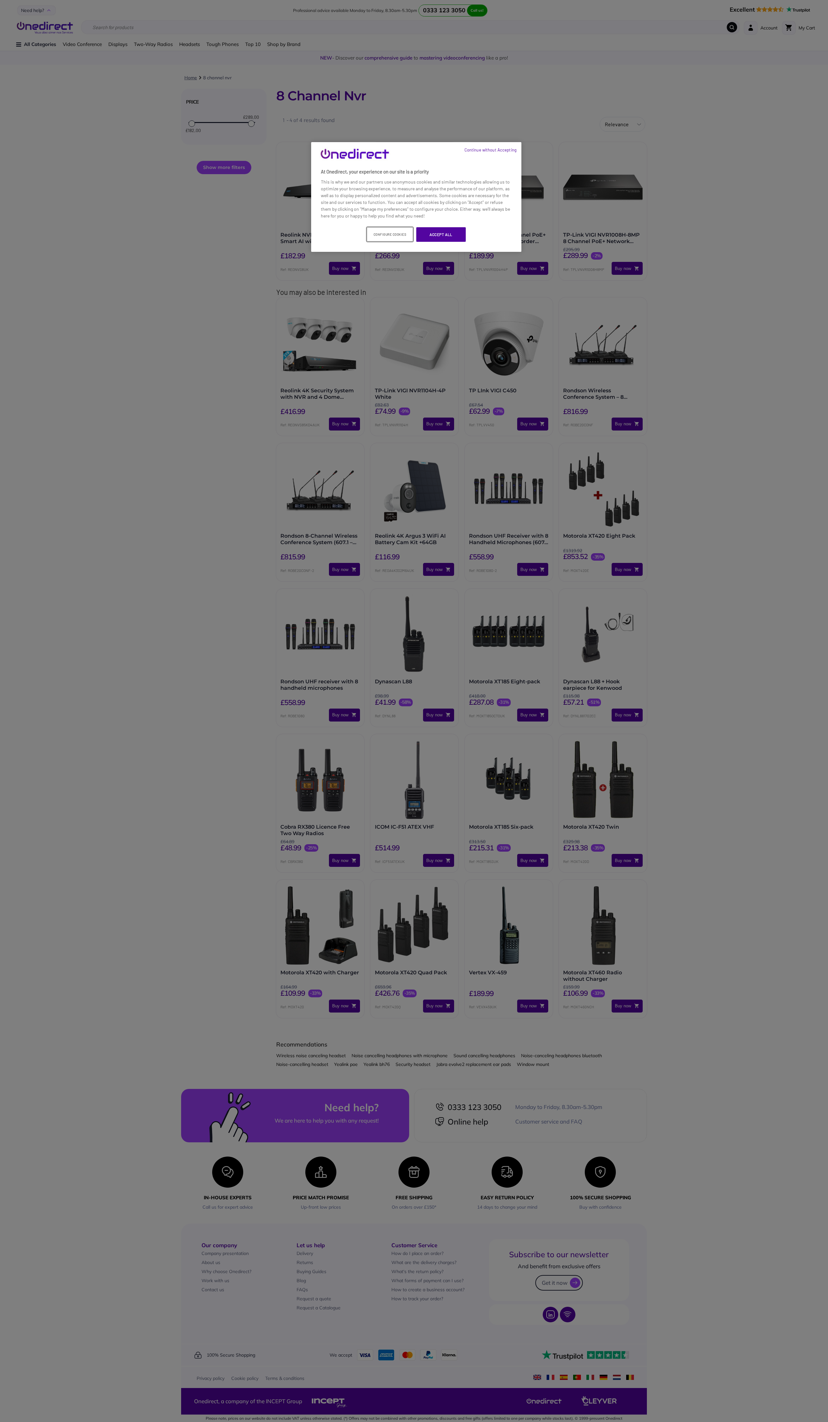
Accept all (441, 234)
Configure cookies (390, 234)
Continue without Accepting (490, 149)
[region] (416, 197)
